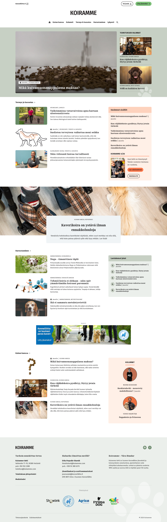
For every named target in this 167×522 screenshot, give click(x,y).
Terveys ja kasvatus (24, 102)
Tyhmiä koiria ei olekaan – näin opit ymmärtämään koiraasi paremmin (70, 282)
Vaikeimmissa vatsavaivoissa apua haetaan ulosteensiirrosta (74, 112)
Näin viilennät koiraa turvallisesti (69, 154)
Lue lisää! (103, 239)
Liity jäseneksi (142, 4)
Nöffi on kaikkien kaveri (132, 88)
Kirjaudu (126, 4)
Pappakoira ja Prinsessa (130, 417)
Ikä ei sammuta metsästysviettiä (68, 302)
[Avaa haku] (117, 22)
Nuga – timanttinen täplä (64, 259)
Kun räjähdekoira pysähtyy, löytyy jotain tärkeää (134, 60)
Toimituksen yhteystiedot (25, 474)
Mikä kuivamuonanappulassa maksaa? (49, 88)
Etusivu (49, 22)
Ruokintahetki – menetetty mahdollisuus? (130, 389)
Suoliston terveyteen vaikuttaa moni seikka (74, 132)
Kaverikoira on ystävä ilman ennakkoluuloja (124, 146)
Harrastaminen (22, 251)
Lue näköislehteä (135, 170)
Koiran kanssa (21, 353)
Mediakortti (133, 176)
